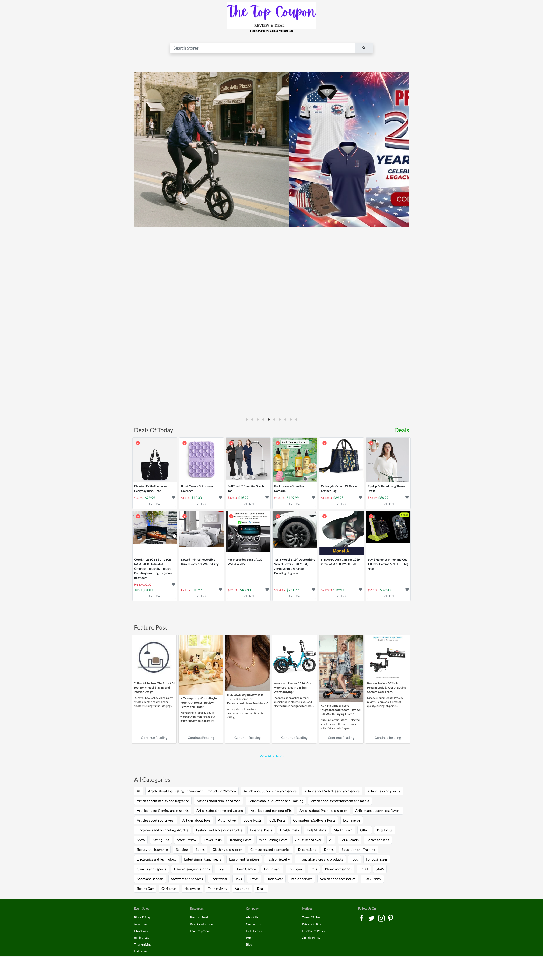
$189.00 (339, 590)
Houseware (272, 869)
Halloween (192, 888)
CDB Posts (277, 820)
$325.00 (386, 590)
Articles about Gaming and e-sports (163, 810)
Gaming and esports (151, 869)
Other (364, 830)
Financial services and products (320, 859)
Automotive (227, 820)
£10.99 (197, 590)
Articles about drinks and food (219, 801)
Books (200, 849)
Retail (364, 869)
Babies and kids (378, 840)
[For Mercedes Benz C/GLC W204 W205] (248, 533)
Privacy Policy (311, 924)
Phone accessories (338, 869)
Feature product (200, 931)
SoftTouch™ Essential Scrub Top (246, 488)
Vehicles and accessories (337, 879)
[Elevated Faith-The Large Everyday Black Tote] (155, 460)
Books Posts (253, 820)
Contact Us (253, 924)
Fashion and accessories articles (219, 830)
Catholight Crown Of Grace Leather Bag (339, 488)
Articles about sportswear (156, 820)
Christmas (168, 888)
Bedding (182, 849)
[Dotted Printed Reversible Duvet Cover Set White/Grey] (201, 533)
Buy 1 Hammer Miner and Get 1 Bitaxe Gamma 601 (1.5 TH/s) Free (388, 564)
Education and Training (358, 849)
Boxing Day (145, 888)
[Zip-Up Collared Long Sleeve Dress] (388, 460)
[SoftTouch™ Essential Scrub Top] (248, 460)
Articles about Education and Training (275, 801)
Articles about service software (377, 810)
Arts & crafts (349, 840)
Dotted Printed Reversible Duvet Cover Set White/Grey (199, 562)
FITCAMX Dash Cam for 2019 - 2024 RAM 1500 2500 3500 (341, 562)
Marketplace (343, 830)
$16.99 (243, 498)
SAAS (141, 840)
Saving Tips (161, 840)
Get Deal (155, 504)
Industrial (295, 869)
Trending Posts (240, 840)
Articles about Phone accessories (323, 810)
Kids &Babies (316, 830)
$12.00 (197, 498)
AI (138, 791)
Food (354, 859)
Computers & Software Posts (314, 820)
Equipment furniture (244, 859)
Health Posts (289, 830)
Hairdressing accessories (192, 869)
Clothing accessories (227, 849)
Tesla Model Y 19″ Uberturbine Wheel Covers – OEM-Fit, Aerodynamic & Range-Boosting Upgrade (294, 566)
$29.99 (150, 498)
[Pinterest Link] (390, 918)
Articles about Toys (196, 820)
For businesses (377, 859)
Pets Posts (384, 830)
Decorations (307, 849)
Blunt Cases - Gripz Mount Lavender (198, 488)
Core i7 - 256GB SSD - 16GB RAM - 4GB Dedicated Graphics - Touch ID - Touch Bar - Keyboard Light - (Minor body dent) (153, 568)
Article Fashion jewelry (384, 791)
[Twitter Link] (371, 918)
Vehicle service (301, 879)
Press (249, 937)
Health (223, 869)
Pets (314, 869)
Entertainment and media (202, 859)
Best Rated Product (203, 924)
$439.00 (246, 590)
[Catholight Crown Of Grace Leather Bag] (341, 460)
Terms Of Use (311, 917)
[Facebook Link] (361, 918)
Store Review (186, 840)
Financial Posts (261, 830)
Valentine (242, 888)
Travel (254, 879)
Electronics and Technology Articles (162, 830)
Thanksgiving (217, 888)
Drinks (329, 849)
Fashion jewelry (278, 859)
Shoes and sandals (150, 879)
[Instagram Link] (381, 918)
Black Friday (372, 879)
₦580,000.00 (144, 590)
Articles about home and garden (219, 810)
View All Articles (272, 756)
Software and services (187, 879)
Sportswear (219, 879)
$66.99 (383, 498)
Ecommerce (351, 820)
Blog (249, 944)
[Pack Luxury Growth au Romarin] (295, 460)
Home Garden (245, 869)
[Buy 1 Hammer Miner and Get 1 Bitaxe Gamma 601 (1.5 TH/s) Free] (388, 533)
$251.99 (293, 590)
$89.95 (338, 498)
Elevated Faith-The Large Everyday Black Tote (150, 488)
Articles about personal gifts (271, 810)
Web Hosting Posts (273, 840)
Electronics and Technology (156, 859)
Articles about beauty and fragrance (163, 801)
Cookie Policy (311, 937)
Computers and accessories (270, 849)
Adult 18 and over (308, 840)
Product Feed (199, 917)
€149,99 (293, 498)
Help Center (254, 931)
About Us (252, 917)
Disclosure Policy (313, 931)
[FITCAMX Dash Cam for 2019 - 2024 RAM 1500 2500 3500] (341, 533)
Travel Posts (213, 840)
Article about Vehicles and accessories (332, 791)
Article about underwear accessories (270, 791)
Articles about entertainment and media (340, 801)
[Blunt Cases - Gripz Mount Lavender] (201, 460)
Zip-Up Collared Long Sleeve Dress (386, 488)
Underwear (274, 879)
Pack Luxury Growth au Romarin (289, 488)
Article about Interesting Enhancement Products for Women (192, 791)
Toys (238, 879)
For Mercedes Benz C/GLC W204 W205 (245, 562)
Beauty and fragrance (152, 849)
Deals (401, 429)
